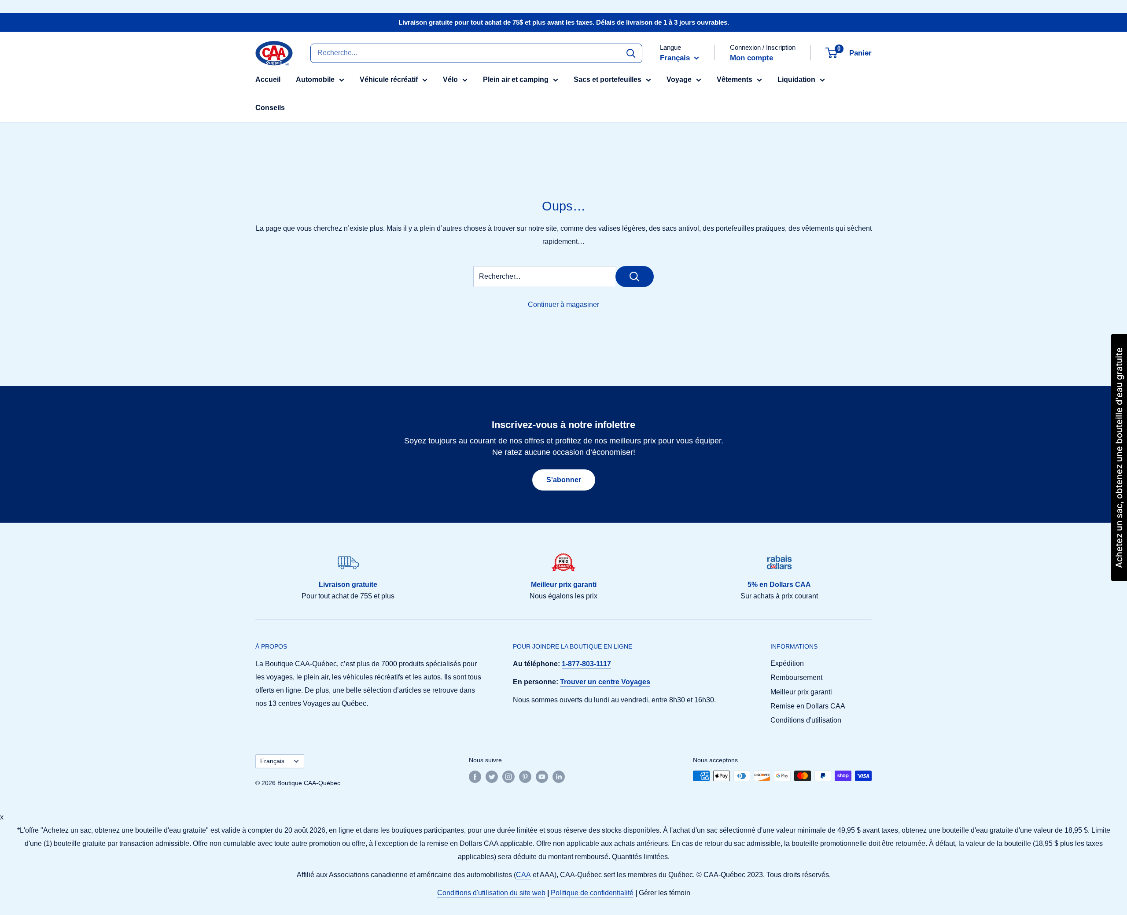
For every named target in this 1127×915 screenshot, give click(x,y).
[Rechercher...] (634, 276)
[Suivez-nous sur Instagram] (508, 777)
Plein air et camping (516, 79)
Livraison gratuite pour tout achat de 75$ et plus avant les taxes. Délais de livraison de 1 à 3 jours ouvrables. (563, 22)
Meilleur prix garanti (801, 692)
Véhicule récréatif (389, 79)
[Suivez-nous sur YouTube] (542, 777)
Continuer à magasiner (563, 304)
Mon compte (751, 58)
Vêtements (734, 79)
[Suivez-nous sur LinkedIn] (558, 777)
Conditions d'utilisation (805, 720)
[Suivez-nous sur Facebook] (475, 777)
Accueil (267, 79)
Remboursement (796, 677)
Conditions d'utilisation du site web (491, 893)
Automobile (315, 79)
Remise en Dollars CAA (807, 706)
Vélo (450, 79)
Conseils (270, 107)
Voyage (679, 79)
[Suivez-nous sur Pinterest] (525, 777)
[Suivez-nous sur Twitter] (492, 777)
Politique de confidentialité (592, 893)
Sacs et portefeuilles (607, 79)
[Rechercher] (631, 53)
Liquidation (796, 79)
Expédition (787, 663)
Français (272, 761)
